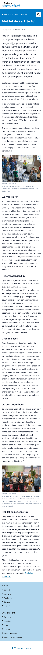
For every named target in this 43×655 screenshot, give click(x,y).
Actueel (15, 14)
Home (6, 14)
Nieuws (24, 14)
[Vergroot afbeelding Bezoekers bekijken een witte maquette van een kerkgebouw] (39, 157)
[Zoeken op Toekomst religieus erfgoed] (38, 14)
